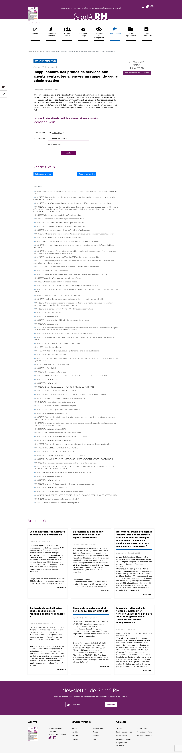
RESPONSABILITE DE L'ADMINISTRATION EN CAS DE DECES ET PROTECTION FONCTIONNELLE (78, 459)
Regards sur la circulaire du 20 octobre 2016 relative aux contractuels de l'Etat (71, 257)
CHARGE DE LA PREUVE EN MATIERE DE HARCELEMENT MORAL (68, 473)
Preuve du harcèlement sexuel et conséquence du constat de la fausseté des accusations (75, 275)
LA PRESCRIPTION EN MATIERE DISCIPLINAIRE (61, 391)
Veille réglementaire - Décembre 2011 (57, 440)
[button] (68, 153)
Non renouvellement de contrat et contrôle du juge (62, 344)
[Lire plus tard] (3, 101)
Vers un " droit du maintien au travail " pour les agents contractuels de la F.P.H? (71, 286)
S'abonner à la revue (43, 174)
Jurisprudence (115, 34)
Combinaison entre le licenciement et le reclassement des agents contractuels (71, 242)
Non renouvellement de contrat (55, 355)
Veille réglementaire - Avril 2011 (55, 480)
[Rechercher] (143, 7)
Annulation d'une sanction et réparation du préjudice (62, 278)
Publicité (96, 735)
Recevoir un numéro (87, 174)
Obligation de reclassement (53, 347)
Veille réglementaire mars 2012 (55, 429)
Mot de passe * (39, 138)
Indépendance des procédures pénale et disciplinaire (63, 433)
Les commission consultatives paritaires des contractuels (64, 219)
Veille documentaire (147, 35)
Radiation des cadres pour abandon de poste (60, 406)
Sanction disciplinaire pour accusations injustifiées (61, 503)
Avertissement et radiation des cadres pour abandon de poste (65, 437)
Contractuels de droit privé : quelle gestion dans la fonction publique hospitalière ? (73, 351)
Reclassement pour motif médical (56, 271)
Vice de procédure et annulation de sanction (59, 402)
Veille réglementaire (131, 35)
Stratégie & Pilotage (83, 35)
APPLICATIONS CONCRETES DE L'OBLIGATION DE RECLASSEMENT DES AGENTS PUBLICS (77, 376)
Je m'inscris (110, 705)
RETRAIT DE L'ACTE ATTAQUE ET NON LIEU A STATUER (64, 455)
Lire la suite (61, 587)
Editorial (35, 34)
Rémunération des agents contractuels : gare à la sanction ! (65, 227)
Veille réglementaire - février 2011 (56, 488)
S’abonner (52, 731)
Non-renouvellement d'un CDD (55, 372)
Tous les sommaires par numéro (137, 73)
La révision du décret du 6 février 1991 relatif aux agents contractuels (68, 309)
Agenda (74, 728)
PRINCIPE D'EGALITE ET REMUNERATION (59, 452)
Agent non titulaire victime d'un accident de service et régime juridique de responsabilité (75, 395)
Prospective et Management (99, 36)
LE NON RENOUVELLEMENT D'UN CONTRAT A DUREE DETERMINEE (69, 387)
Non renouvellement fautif (53, 313)
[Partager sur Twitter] (3, 87)
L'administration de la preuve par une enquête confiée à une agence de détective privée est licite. (78, 444)
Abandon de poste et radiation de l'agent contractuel (62, 215)
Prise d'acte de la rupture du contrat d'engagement (62, 295)
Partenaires (76, 739)
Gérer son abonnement (57, 734)
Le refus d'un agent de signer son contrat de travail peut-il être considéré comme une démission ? (78, 203)
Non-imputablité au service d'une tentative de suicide (62, 238)
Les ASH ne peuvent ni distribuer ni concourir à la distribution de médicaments (71, 267)
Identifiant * (40, 133)
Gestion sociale (67, 35)
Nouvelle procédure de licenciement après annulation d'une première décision (71, 334)
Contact (95, 732)
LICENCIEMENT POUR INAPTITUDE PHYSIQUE (61, 448)
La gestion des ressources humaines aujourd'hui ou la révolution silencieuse (70, 463)
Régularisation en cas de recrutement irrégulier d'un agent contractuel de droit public (74, 299)
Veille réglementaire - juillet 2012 (55, 413)
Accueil (30, 51)
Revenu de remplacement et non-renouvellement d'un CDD (65, 410)
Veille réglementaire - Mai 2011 (55, 476)
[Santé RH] (42, 14)
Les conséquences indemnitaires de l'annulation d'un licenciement (67, 230)
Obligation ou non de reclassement (56, 364)
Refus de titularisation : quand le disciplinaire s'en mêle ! (64, 492)
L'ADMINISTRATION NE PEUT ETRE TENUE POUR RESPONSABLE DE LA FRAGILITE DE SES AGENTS (80, 495)
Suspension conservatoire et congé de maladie (60, 282)
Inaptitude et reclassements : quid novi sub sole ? (61, 499)
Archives (75, 735)
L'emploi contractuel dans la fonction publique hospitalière (64, 223)
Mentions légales (99, 728)
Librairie (75, 732)
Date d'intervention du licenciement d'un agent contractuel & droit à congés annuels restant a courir (79, 234)
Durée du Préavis (50, 368)
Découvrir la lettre (33, 23)
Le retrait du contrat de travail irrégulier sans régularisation (64, 398)
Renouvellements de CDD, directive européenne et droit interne (66, 320)
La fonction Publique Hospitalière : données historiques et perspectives (69, 484)
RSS (94, 739)
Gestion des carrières (51, 35)
